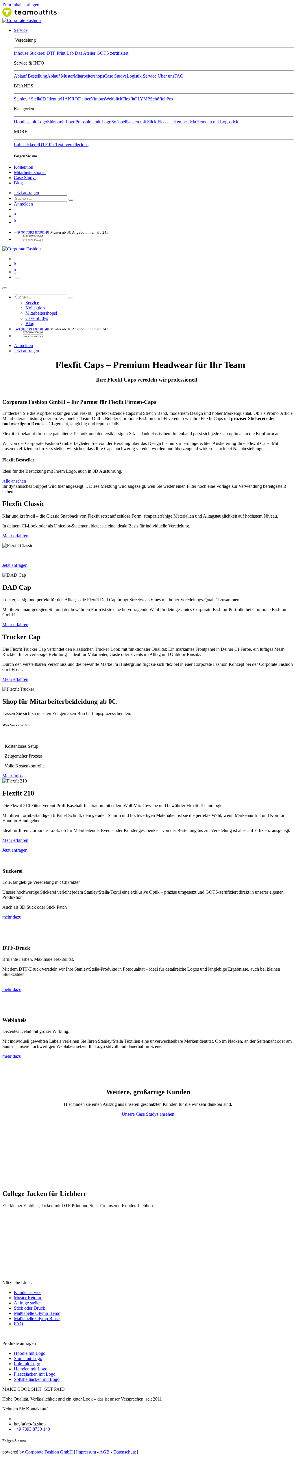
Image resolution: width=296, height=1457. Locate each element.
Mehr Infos (12, 775)
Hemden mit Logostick (217, 121)
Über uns (166, 76)
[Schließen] (4, 288)
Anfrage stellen (28, 1302)
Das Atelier (85, 53)
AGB (105, 1451)
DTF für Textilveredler (59, 144)
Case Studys (115, 76)
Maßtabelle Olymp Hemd (37, 1313)
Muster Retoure (28, 1297)
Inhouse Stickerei (29, 53)
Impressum (86, 1451)
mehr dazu (11, 916)
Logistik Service (141, 76)
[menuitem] (20, 30)
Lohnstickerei (26, 144)
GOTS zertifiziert (112, 53)
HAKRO (69, 98)
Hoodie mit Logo (29, 1353)
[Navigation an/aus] (16, 278)
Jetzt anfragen (26, 192)
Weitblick (113, 98)
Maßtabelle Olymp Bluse (37, 1318)
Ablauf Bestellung (30, 76)
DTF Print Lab (60, 53)
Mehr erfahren (15, 535)
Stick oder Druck (29, 1308)
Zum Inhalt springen (20, 4)
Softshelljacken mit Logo (37, 1379)
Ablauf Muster (60, 76)
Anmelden (23, 203)
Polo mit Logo (27, 1363)
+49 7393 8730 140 (32, 1429)
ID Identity (51, 98)
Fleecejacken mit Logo (35, 1374)
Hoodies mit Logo (30, 121)
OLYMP (142, 98)
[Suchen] (71, 200)
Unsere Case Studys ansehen (148, 1114)
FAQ (179, 76)
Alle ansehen (14, 481)
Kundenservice (27, 1292)
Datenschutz (124, 1451)
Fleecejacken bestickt (177, 121)
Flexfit (128, 98)
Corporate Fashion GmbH (49, 1451)
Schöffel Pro (161, 98)
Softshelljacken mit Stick (134, 121)
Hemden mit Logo (30, 1368)
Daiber (84, 98)
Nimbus (97, 98)
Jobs (84, 144)
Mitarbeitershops (89, 76)
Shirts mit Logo (61, 121)
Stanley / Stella (27, 98)
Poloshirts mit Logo (93, 121)
